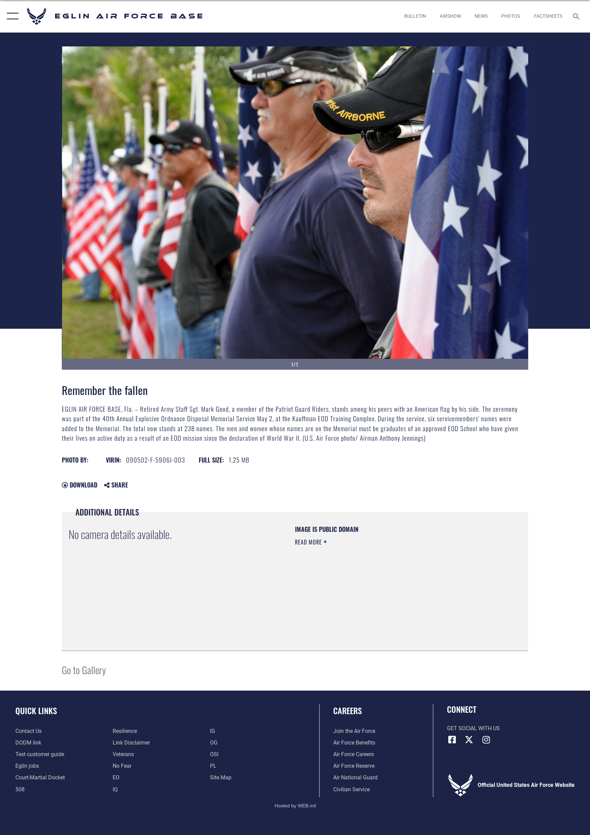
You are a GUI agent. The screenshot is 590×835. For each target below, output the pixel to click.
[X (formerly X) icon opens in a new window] (469, 740)
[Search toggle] (577, 16)
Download (82, 484)
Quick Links (36, 710)
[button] (11, 16)
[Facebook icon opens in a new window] (452, 740)
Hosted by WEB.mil (295, 805)
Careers (347, 710)
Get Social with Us (473, 728)
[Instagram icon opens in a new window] (486, 740)
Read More (309, 542)
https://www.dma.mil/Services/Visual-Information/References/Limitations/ (375, 585)
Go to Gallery (84, 669)
